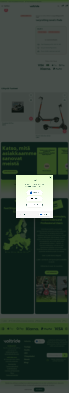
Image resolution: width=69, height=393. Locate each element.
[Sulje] (50, 177)
